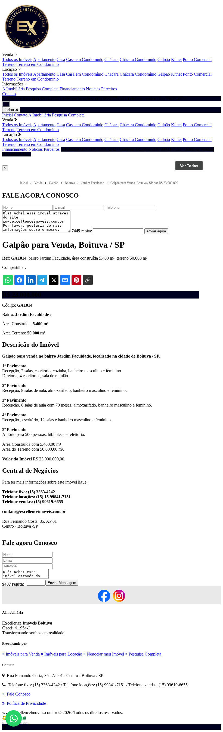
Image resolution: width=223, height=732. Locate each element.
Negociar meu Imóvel (105, 654)
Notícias (93, 89)
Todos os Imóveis (17, 59)
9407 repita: (13, 584)
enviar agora (156, 231)
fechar (9, 110)
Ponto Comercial (197, 59)
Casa (61, 59)
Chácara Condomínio (138, 59)
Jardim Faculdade (33, 314)
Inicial (7, 115)
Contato (9, 93)
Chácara (111, 59)
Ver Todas (189, 166)
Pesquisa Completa (42, 89)
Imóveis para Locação (62, 654)
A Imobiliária (13, 89)
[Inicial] (26, 49)
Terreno (9, 64)
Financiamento (72, 89)
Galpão (163, 59)
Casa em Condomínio (84, 59)
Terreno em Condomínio (38, 64)
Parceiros (109, 89)
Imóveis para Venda (22, 654)
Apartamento (44, 59)
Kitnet (176, 59)
